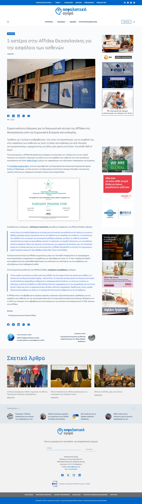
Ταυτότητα (113, 494)
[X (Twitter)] (131, 2)
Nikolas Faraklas (78, 500)
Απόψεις (49, 22)
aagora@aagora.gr (73, 467)
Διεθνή (73, 22)
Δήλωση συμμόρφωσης (62, 494)
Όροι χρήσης (29, 494)
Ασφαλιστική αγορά (43, 2)
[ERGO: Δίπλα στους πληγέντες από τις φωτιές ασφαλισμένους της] (108, 416)
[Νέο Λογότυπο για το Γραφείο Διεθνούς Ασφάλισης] (76, 416)
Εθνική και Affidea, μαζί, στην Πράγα (108, 392)
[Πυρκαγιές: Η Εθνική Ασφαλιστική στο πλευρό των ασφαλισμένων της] (10, 416)
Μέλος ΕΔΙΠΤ (76, 494)
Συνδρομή (68, 2)
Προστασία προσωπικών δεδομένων (95, 494)
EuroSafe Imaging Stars (19, 166)
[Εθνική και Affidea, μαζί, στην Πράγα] (114, 376)
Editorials (126, 22)
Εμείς (58, 2)
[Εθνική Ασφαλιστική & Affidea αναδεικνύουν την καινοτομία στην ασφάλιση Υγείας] (71, 376)
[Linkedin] (79, 475)
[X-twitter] (68, 475)
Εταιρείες (11, 33)
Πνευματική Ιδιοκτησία (44, 494)
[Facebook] (125, 2)
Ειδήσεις (61, 22)
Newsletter (101, 2)
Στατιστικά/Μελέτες (88, 22)
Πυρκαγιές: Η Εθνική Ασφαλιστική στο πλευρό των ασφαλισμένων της (24, 416)
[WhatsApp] (24, 116)
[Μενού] (8, 22)
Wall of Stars (32, 160)
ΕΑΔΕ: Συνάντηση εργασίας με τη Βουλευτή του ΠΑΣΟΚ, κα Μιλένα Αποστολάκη (58, 416)
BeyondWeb (103, 500)
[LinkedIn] (134, 2)
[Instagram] (128, 2)
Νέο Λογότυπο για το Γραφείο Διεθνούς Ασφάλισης (88, 416)
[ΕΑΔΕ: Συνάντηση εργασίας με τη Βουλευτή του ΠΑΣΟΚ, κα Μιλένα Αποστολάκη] (43, 416)
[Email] (30, 116)
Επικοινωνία (89, 2)
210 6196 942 (72, 469)
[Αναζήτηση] (134, 22)
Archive (78, 2)
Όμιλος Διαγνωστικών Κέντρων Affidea (22, 315)
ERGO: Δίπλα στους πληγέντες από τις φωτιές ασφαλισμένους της (123, 416)
